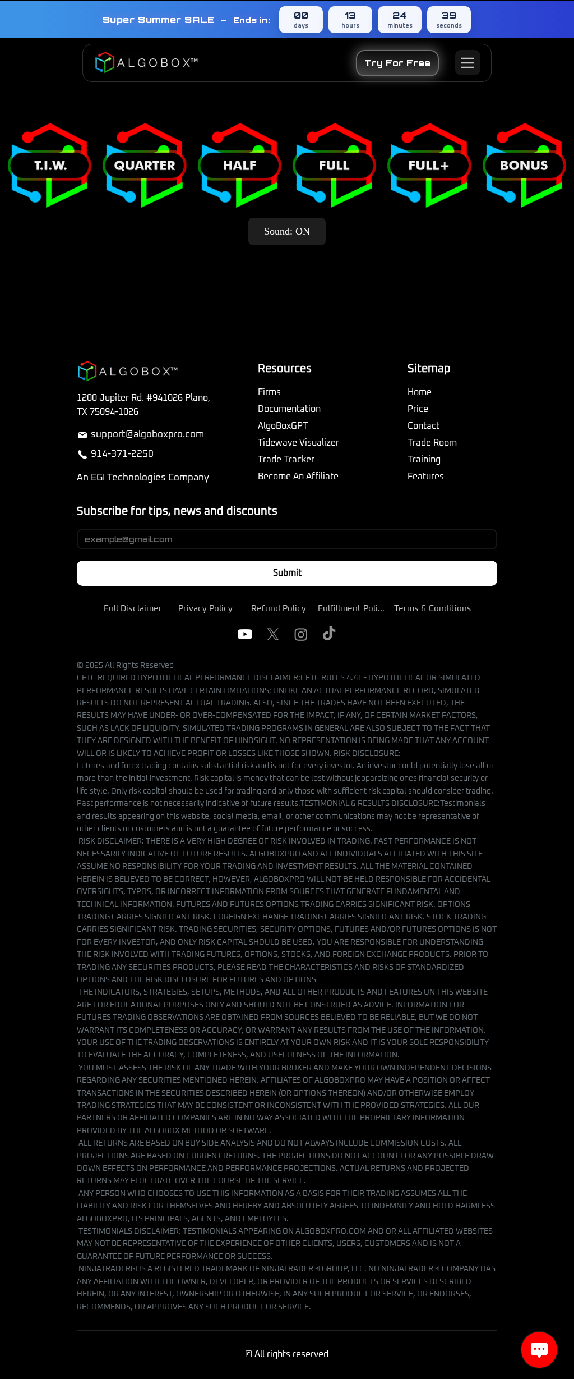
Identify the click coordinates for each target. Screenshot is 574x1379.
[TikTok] (329, 634)
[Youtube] (245, 634)
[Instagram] (301, 634)
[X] (273, 634)
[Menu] (467, 62)
